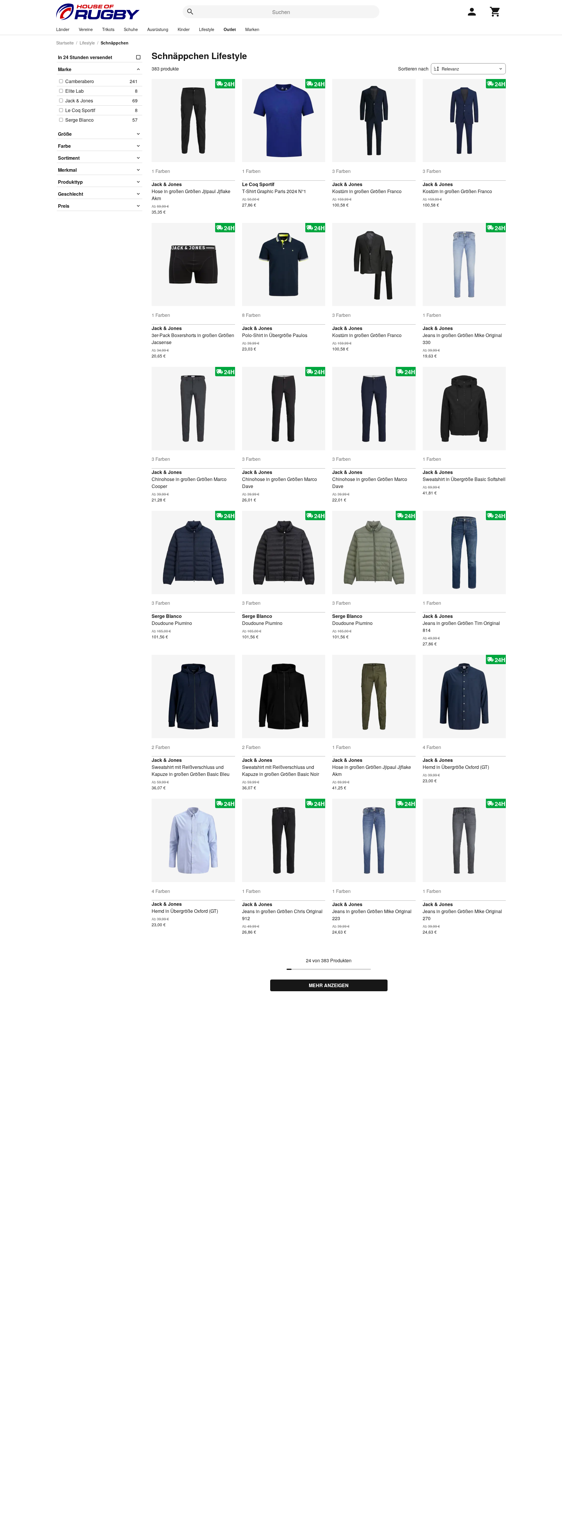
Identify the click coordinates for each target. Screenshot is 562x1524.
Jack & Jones (167, 184)
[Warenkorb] (495, 12)
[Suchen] (190, 11)
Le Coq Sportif (258, 184)
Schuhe (131, 29)
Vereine (86, 29)
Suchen (281, 12)
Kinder (184, 29)
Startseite (65, 43)
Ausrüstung (157, 29)
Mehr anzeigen (329, 985)
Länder (62, 29)
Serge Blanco (167, 616)
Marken (252, 29)
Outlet (230, 29)
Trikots (108, 29)
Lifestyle (206, 29)
